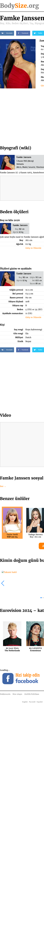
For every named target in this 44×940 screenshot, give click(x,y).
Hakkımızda (5, 694)
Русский (32, 702)
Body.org (19, 5)
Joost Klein (12, 649)
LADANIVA (35, 649)
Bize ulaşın (17, 694)
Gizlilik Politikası (31, 694)
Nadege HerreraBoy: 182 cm (35, 535)
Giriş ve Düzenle (33, 248)
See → (3, 486)
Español (40, 702)
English (25, 702)
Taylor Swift (12, 535)
